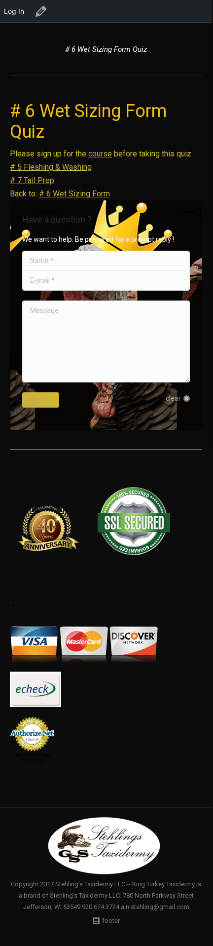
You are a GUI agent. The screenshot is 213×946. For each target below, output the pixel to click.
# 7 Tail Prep (32, 180)
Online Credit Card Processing (32, 757)
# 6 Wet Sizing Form (74, 193)
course (100, 153)
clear (173, 398)
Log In (14, 11)
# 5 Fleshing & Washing (51, 167)
